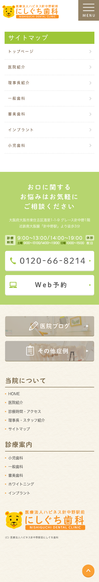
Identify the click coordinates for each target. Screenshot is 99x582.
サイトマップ (19, 429)
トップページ (21, 51)
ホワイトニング (21, 484)
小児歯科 (17, 145)
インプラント (21, 130)
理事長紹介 (19, 83)
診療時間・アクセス (24, 411)
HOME (14, 394)
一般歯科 (17, 98)
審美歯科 (17, 114)
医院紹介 (17, 67)
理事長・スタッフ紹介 (26, 420)
